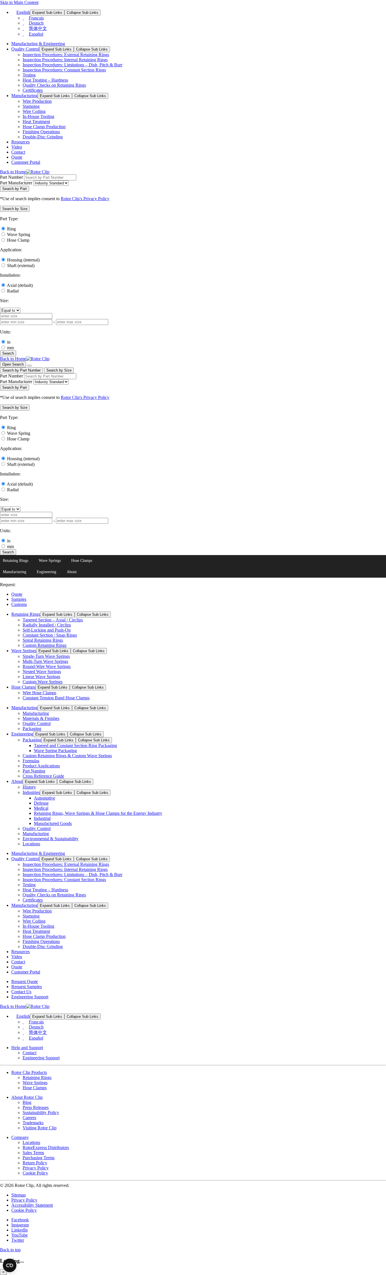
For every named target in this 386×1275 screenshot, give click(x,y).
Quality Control (25, 49)
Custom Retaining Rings (44, 645)
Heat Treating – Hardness (45, 80)
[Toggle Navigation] (29, 365)
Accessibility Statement (32, 1205)
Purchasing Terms (39, 1157)
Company (20, 1137)
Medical (41, 808)
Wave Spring (18, 234)
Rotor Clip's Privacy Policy (85, 198)
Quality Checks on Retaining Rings (54, 85)
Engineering (46, 572)
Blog (27, 1102)
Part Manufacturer (16, 182)
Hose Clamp (18, 240)
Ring (11, 228)
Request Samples (26, 986)
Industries (31, 792)
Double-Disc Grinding (43, 136)
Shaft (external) (20, 265)
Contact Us (21, 991)
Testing (29, 75)
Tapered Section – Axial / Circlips (53, 619)
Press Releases (36, 1107)
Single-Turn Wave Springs (46, 656)
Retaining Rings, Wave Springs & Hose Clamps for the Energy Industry (98, 813)
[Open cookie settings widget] (9, 1265)
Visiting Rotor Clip (40, 1127)
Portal (25, 162)
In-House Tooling (38, 116)
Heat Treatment (36, 121)
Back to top (10, 1249)
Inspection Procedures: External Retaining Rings (66, 54)
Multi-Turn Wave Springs (45, 661)
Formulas (31, 760)
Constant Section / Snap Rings (50, 635)
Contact (18, 152)
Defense (41, 803)
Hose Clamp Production (44, 126)
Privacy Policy (36, 1167)
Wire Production (37, 101)
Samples (18, 599)
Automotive (44, 798)
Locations (31, 843)
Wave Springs (50, 560)
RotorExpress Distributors (46, 1147)
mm (10, 347)
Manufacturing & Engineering (38, 43)
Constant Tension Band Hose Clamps (56, 697)
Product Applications (41, 765)
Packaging (32, 728)
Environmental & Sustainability (51, 838)
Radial (13, 291)
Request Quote (24, 981)
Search (8, 353)
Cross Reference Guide (43, 776)
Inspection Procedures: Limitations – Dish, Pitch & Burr (72, 64)
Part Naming (34, 771)
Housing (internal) (23, 259)
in (8, 342)
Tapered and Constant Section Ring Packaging (75, 745)
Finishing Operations (41, 131)
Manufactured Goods (53, 823)
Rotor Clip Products (29, 1072)
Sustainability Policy (41, 1112)
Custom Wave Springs (42, 681)
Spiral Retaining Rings (43, 640)
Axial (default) (20, 285)
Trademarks (33, 1122)
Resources (20, 141)
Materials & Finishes (41, 718)
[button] (15, 209)
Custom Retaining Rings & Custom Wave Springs (67, 755)
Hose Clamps (81, 560)
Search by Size (58, 370)
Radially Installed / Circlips (47, 625)
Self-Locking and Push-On (47, 630)
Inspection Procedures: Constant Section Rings (64, 69)
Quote (16, 157)
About (72, 572)
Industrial (42, 818)
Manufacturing (24, 95)
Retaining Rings (15, 560)
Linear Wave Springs (41, 676)
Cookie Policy (35, 1173)
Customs (19, 604)
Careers (29, 1117)
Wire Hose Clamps (39, 692)
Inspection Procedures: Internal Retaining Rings (65, 59)
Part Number (11, 177)
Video (16, 147)
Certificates (33, 90)
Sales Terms (33, 1152)
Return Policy (35, 1162)
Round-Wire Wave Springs (47, 666)
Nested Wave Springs (42, 671)
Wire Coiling (34, 111)
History (29, 787)
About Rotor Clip (27, 1097)
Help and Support (27, 1047)
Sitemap (18, 1195)
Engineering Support (29, 996)
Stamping (31, 106)
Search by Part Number (21, 370)
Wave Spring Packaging (55, 750)
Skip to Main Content (19, 2)
